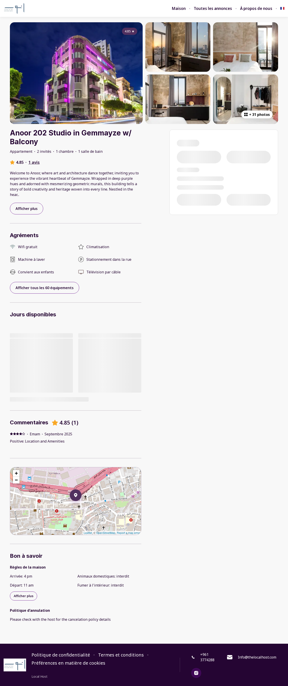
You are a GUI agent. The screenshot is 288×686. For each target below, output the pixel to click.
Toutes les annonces (213, 8)
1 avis (34, 162)
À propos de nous (256, 8)
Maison (179, 8)
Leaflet (88, 533)
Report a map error (128, 533)
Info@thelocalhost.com (257, 657)
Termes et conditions (121, 655)
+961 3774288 (207, 657)
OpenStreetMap (105, 533)
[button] (81, 507)
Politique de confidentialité (61, 655)
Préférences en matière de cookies (68, 663)
